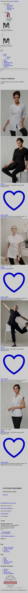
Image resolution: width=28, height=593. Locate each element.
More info (5, 494)
